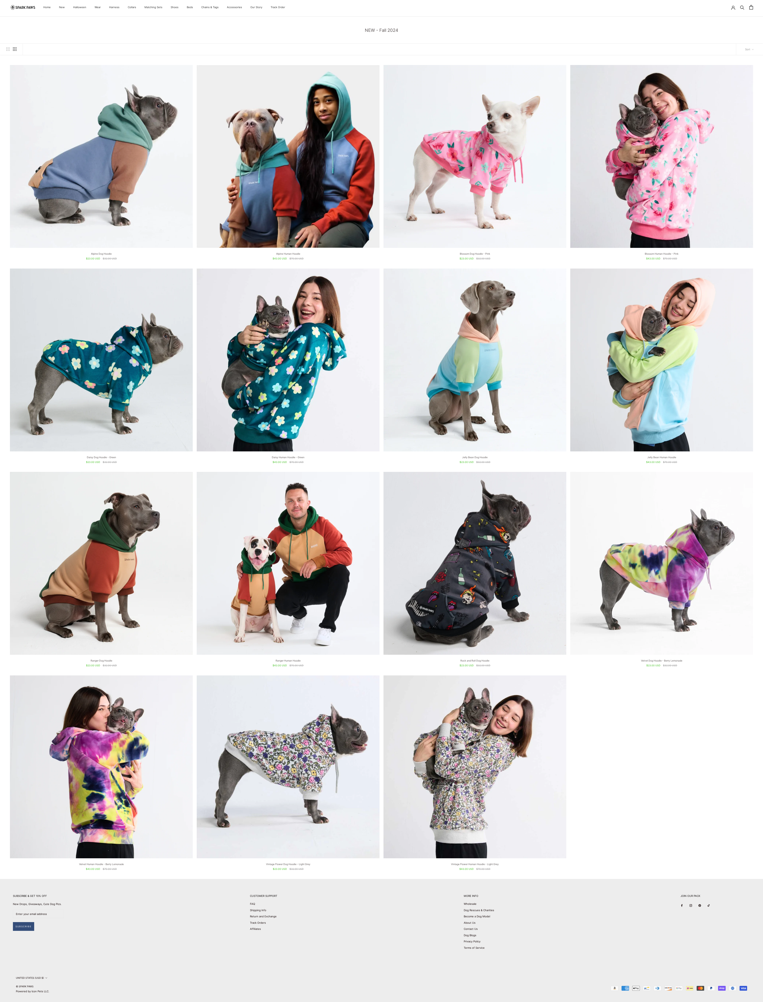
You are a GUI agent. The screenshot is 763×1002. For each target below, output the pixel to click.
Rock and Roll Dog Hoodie (474, 660)
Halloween (79, 7)
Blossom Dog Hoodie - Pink (475, 253)
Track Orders (258, 922)
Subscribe (23, 926)
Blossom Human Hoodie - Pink (662, 253)
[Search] (742, 7)
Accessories (234, 7)
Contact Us (471, 928)
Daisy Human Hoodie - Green (288, 457)
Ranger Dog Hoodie (101, 660)
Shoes (174, 7)
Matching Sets (153, 7)
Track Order (278, 7)
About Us (469, 922)
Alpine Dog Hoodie (101, 253)
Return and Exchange (263, 916)
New (62, 7)
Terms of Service (474, 947)
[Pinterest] (699, 905)
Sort (748, 49)
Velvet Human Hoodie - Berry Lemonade (101, 864)
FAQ (252, 903)
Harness (114, 7)
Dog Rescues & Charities (479, 910)
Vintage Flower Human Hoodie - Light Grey (475, 864)
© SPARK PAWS (25, 986)
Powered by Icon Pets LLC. (32, 991)
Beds (190, 7)
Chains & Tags (210, 7)
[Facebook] (682, 905)
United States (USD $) (30, 977)
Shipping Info (258, 910)
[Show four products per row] (14, 49)
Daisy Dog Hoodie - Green (101, 457)
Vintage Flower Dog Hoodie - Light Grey (288, 864)
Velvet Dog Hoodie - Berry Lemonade (661, 660)
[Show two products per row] (8, 49)
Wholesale (470, 903)
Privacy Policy (472, 941)
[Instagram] (690, 905)
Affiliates (255, 928)
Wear (98, 7)
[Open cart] (751, 7)
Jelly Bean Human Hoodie (661, 457)
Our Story (256, 7)
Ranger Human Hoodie (288, 660)
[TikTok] (708, 905)
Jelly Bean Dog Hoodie (475, 457)
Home (47, 7)
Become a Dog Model (477, 916)
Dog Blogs (470, 935)
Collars (132, 7)
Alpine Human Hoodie (288, 253)
